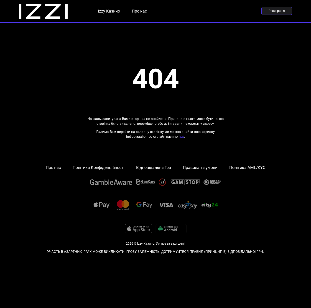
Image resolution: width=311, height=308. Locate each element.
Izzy (181, 137)
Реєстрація (276, 11)
